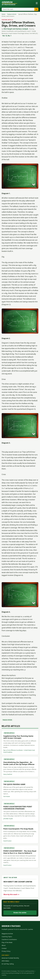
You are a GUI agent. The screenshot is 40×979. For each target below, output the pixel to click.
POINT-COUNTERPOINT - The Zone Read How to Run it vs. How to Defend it (19, 852)
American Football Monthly (10, 958)
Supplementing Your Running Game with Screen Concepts (18, 737)
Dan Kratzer (6, 796)
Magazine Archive (7, 933)
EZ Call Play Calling (8, 964)
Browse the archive (20, 913)
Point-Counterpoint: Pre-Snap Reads (18, 829)
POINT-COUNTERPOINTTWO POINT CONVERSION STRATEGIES (17, 807)
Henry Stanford (7, 774)
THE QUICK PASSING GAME (14, 784)
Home (3, 14)
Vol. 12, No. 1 (6, 36)
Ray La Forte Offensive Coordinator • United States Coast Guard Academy (19, 751)
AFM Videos (5, 961)
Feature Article (11, 14)
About (3, 945)
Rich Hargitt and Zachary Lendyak (16, 29)
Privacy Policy (6, 951)
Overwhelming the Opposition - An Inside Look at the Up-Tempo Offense (18, 763)
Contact (4, 948)
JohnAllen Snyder (8, 818)
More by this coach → (11, 894)
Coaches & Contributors (9, 939)
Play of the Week (7, 942)
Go (36, 9)
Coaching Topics (7, 936)
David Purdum (7, 841)
